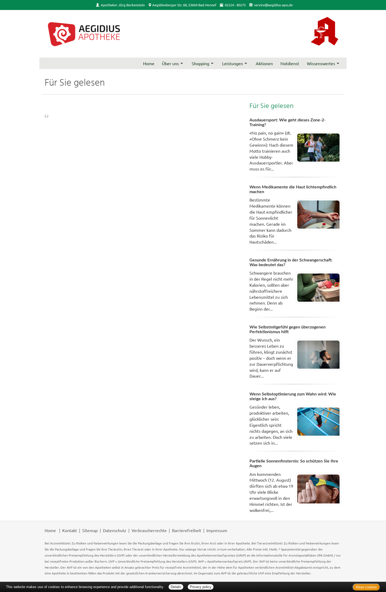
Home (148, 63)
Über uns (170, 63)
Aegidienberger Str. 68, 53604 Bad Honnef (184, 5)
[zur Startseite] (84, 34)
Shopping (200, 63)
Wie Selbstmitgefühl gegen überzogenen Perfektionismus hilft (287, 329)
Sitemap (90, 530)
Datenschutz (114, 530)
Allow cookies (366, 587)
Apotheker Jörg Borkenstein (123, 5)
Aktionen (264, 63)
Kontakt (69, 530)
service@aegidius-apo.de (273, 5)
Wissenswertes (321, 63)
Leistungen (232, 63)
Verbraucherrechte (149, 530)
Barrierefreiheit (186, 530)
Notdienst (289, 63)
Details (176, 587)
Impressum (216, 530)
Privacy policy (200, 587)
